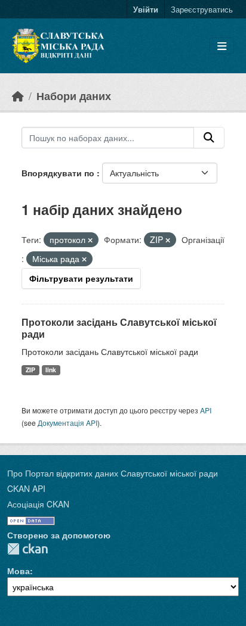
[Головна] (18, 95)
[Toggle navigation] (222, 46)
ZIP (30, 369)
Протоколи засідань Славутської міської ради (119, 328)
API (205, 410)
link (50, 369)
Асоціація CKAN (38, 504)
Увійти (145, 9)
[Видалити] (90, 240)
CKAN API (26, 488)
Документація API (67, 423)
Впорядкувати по (59, 173)
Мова (18, 571)
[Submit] (209, 137)
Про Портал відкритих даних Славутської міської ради (112, 473)
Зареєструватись (202, 9)
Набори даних (73, 95)
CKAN (27, 549)
